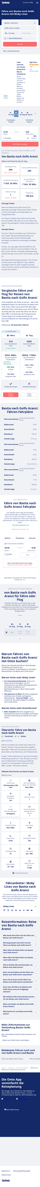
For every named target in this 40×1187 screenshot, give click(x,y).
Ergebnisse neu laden (19, 529)
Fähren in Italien (22, 1068)
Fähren (11, 1068)
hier (24, 580)
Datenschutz (6, 1175)
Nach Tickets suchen (10, 173)
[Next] (35, 114)
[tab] (11, 121)
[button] (11, 33)
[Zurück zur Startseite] (6, 3)
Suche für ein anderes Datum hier (20, 565)
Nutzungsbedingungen (21, 1171)
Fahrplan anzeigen (10, 198)
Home (4, 1068)
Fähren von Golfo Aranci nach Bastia (15, 1040)
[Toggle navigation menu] (37, 3)
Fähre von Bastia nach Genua (12, 1059)
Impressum (6, 1171)
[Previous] (6, 625)
